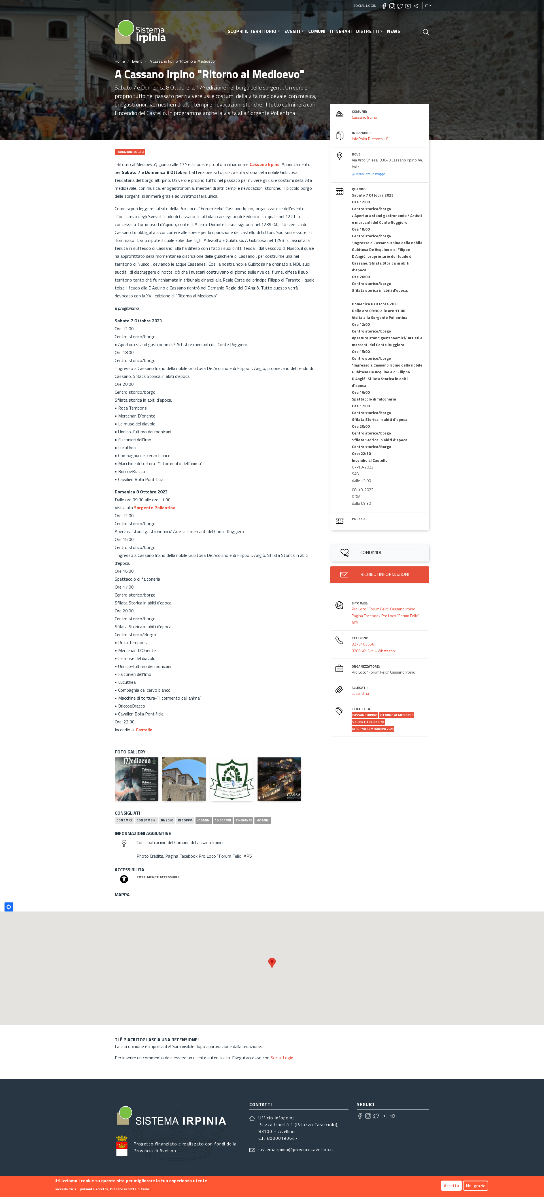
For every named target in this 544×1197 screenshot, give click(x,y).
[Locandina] (136, 779)
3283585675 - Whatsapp (373, 651)
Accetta (451, 1185)
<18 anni (203, 820)
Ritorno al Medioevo (397, 715)
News (393, 31)
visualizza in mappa (370, 173)
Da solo (167, 820)
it (427, 5)
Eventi (292, 31)
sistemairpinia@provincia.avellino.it (296, 1149)
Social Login (365, 5)
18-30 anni (223, 820)
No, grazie (475, 1185)
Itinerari (341, 31)
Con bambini (146, 820)
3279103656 (363, 644)
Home (120, 61)
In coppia (185, 820)
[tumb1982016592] (232, 779)
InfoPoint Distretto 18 (370, 139)
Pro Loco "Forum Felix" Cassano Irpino (383, 609)
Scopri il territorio (252, 31)
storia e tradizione (368, 722)
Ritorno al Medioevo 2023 (373, 729)
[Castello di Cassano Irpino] (184, 779)
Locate (9, 906)
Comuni (317, 31)
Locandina (360, 693)
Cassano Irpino (364, 117)
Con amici (124, 820)
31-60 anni (243, 820)
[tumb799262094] (279, 779)
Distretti (367, 31)
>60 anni (262, 820)
